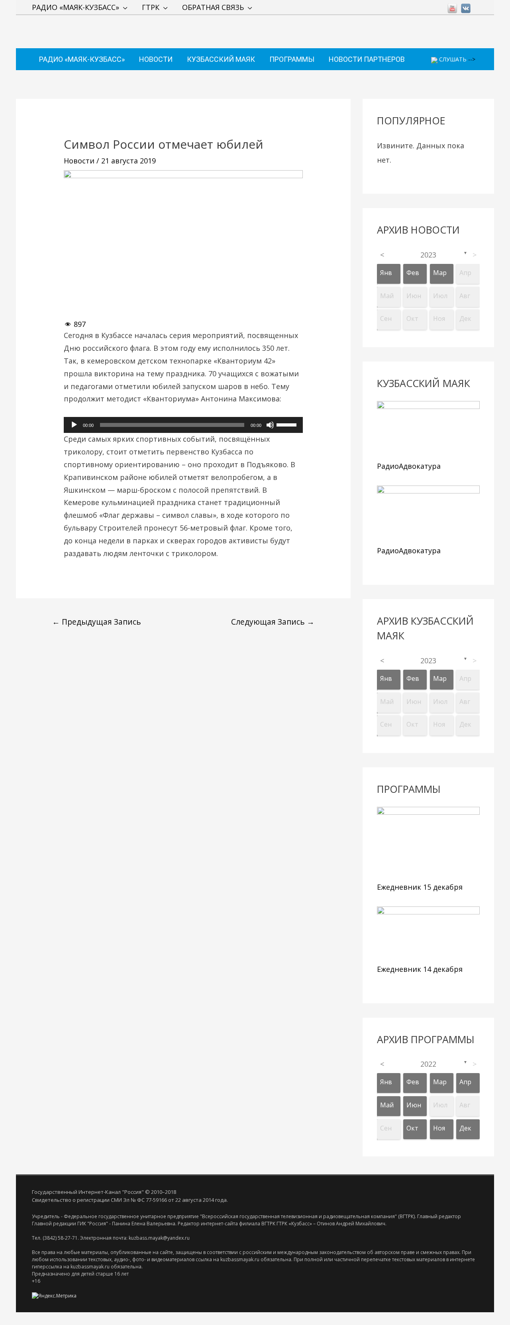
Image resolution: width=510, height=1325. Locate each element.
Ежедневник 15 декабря (420, 887)
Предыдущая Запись (96, 621)
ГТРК (150, 7)
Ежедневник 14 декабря (420, 969)
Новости (79, 160)
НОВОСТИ (156, 59)
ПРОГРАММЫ (291, 59)
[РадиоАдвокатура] (428, 429)
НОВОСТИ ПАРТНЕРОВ (367, 59)
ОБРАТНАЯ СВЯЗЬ (213, 7)
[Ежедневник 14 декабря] (428, 933)
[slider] (288, 424)
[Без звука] (270, 425)
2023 (428, 254)
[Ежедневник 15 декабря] (428, 842)
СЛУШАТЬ (452, 59)
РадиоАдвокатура (409, 466)
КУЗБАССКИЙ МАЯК (221, 59)
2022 (428, 1064)
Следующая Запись (272, 621)
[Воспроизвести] (74, 425)
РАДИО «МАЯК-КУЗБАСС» (75, 7)
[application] (183, 425)
